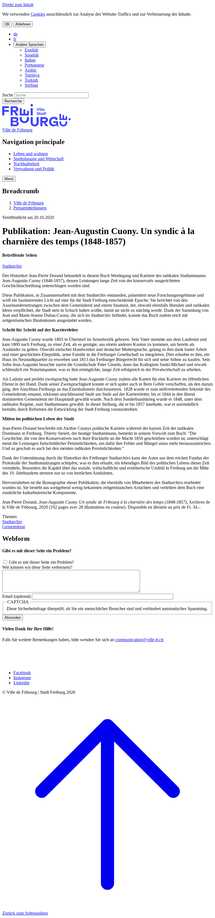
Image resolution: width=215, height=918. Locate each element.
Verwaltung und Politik (33, 168)
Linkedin (21, 682)
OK (7, 24)
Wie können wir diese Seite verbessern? (37, 567)
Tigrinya (32, 75)
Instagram (22, 677)
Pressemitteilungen (29, 208)
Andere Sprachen (30, 45)
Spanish (32, 55)
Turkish (31, 80)
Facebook (22, 672)
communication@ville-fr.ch (139, 639)
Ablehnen (23, 24)
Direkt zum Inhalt (17, 4)
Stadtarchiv (12, 266)
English (31, 50)
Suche (7, 95)
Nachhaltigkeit (26, 163)
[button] (9, 179)
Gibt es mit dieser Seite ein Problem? (41, 562)
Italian (30, 60)
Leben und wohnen (30, 153)
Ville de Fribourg (17, 130)
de (15, 34)
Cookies (38, 14)
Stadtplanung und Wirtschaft (38, 158)
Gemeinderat (13, 526)
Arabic (31, 70)
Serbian (31, 85)
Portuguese (34, 65)
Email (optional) (16, 596)
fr (14, 39)
